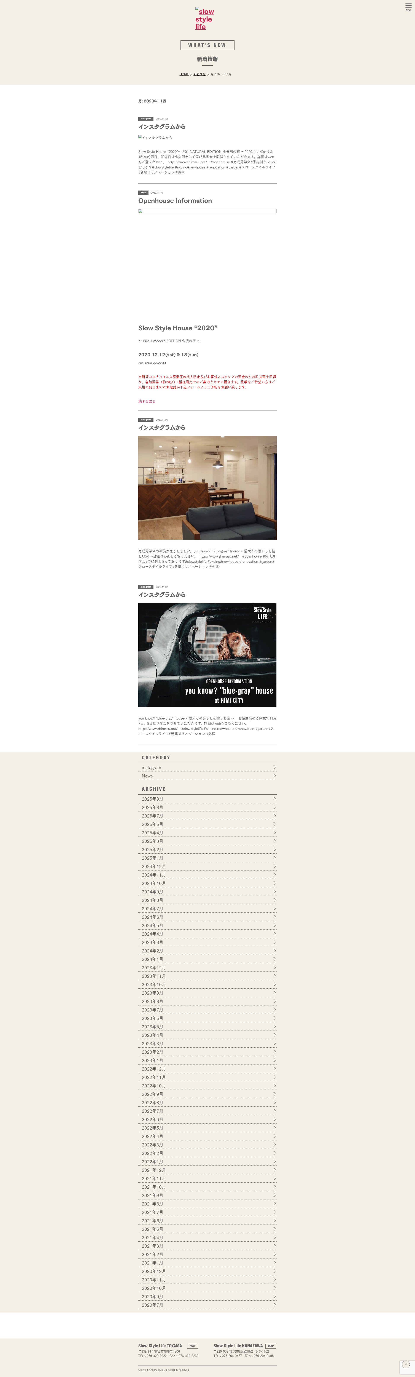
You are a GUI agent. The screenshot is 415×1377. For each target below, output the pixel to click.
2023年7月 (152, 1009)
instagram (146, 119)
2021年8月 (152, 1203)
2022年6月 (152, 1119)
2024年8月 (152, 899)
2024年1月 (152, 958)
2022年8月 (152, 1102)
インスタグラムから (161, 126)
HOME (184, 74)
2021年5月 (152, 1228)
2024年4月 (152, 933)
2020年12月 (154, 1271)
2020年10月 (154, 1287)
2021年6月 (152, 1220)
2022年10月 (154, 1085)
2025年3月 (152, 840)
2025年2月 (152, 849)
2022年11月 (154, 1077)
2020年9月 (152, 1296)
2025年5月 (152, 824)
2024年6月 (152, 916)
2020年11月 (154, 1279)
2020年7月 (152, 1304)
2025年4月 (152, 832)
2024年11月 (154, 874)
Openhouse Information (175, 200)
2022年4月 (152, 1136)
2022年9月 (152, 1093)
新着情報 (199, 74)
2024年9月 (152, 891)
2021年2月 (152, 1254)
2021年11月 (154, 1178)
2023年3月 (152, 1043)
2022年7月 (152, 1110)
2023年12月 (154, 967)
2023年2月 (152, 1051)
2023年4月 (152, 1034)
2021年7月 (152, 1212)
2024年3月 (152, 942)
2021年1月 (152, 1262)
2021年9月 (152, 1195)
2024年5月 (152, 925)
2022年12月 (154, 1068)
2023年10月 (154, 984)
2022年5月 (152, 1127)
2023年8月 (152, 1001)
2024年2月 (152, 950)
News (143, 193)
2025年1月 (152, 857)
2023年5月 (152, 1026)
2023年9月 (152, 992)
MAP (193, 1346)
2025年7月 (152, 815)
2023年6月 (152, 1018)
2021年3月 (152, 1245)
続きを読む (147, 401)
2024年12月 (154, 866)
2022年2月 (152, 1152)
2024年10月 (154, 883)
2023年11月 (154, 975)
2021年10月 (154, 1186)
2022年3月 (152, 1144)
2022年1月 (152, 1161)
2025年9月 (152, 798)
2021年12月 (154, 1169)
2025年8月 (152, 807)
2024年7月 (152, 908)
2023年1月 (152, 1060)
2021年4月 (152, 1237)
